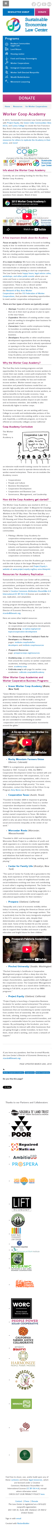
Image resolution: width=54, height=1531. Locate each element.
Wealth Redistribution (20, 77)
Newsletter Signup (18, 12)
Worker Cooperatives (20, 63)
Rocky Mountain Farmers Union (26, 759)
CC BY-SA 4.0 (33, 1488)
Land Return (16, 49)
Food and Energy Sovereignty (24, 58)
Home (7, 106)
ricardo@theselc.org (11, 613)
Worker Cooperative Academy (13, 1072)
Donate (42, 12)
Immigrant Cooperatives (21, 68)
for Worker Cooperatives (36, 106)
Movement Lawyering (20, 82)
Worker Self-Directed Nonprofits (25, 72)
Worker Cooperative (42, 1072)
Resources (17, 106)
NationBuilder (23, 1523)
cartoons (15, 1480)
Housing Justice (17, 54)
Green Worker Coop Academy (25, 686)
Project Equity (13, 123)
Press (27, 1501)
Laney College (18, 126)
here (43, 1494)
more (15, 143)
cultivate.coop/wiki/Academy (31, 672)
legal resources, (36, 1480)
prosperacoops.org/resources (27, 653)
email (18, 1518)
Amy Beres (16, 790)
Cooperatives (29, 1072)
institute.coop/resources (33, 645)
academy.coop (20, 666)
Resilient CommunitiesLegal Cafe (20, 44)
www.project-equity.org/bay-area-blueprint (31, 569)
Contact (18, 1501)
